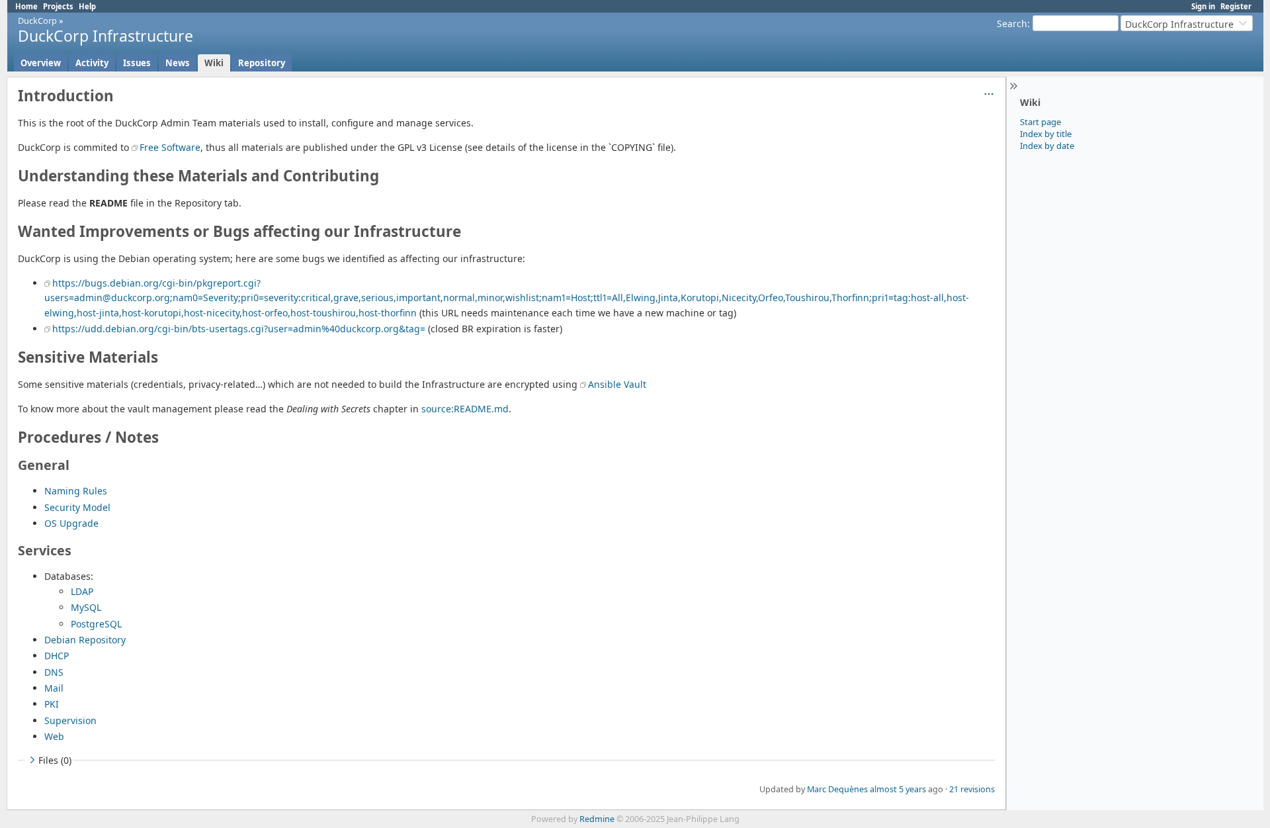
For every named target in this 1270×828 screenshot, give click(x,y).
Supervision (70, 720)
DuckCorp (37, 20)
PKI (51, 704)
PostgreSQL (96, 624)
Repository (261, 63)
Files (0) (54, 760)
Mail (54, 688)
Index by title (1046, 134)
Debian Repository (85, 639)
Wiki (214, 63)
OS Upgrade (71, 523)
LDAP (82, 591)
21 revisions (972, 789)
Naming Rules (75, 490)
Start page (1040, 122)
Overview (41, 63)
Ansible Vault (617, 384)
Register (1235, 6)
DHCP (56, 655)
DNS (54, 672)
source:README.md (465, 408)
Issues (137, 63)
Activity (91, 63)
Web (54, 736)
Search (1012, 23)
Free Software (170, 147)
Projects (58, 6)
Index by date (1047, 146)
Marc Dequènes (837, 789)
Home (26, 6)
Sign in (1203, 6)
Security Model (77, 507)
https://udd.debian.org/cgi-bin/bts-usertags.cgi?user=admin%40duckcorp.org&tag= (238, 328)
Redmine (596, 819)
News (177, 63)
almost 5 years (898, 789)
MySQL (86, 607)
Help (87, 6)
